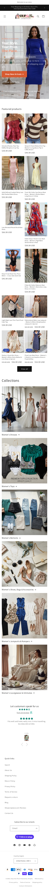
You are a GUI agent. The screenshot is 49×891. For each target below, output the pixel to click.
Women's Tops (8, 486)
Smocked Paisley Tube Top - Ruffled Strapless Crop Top (11, 147)
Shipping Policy (11, 776)
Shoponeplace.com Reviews (15, 808)
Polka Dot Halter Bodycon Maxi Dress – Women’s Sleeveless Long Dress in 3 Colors (35, 287)
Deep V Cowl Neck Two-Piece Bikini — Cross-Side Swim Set (11, 275)
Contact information (25, 886)
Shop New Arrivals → (14, 74)
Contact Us (9, 813)
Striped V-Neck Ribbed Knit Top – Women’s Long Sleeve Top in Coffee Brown (36, 147)
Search (7, 765)
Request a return (11, 797)
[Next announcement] (44, 7)
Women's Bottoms (10, 538)
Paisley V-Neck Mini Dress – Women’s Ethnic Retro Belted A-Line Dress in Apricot (12, 357)
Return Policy (10, 781)
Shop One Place (15, 878)
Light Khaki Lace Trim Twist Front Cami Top (12, 321)
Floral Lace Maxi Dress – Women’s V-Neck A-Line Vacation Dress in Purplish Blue (35, 357)
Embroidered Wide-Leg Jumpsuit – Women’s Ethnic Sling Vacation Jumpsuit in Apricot (35, 322)
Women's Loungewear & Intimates (17, 693)
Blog (6, 802)
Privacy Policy (10, 786)
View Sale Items (12, 82)
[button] (4, 16)
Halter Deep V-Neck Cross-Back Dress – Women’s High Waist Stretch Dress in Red (35, 240)
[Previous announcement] (4, 7)
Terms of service (25, 882)
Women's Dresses (9, 434)
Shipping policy (37, 882)
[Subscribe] (36, 828)
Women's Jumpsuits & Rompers (16, 641)
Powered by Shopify (26, 878)
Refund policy (39, 878)
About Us (8, 770)
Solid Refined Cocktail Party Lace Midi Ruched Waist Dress (12, 193)
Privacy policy (13, 882)
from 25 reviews (23, 712)
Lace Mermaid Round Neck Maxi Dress (12, 228)
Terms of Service (11, 792)
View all (24, 369)
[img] (24, 709)
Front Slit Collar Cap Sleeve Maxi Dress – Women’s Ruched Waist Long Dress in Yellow (35, 194)
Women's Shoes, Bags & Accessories (18, 589)
